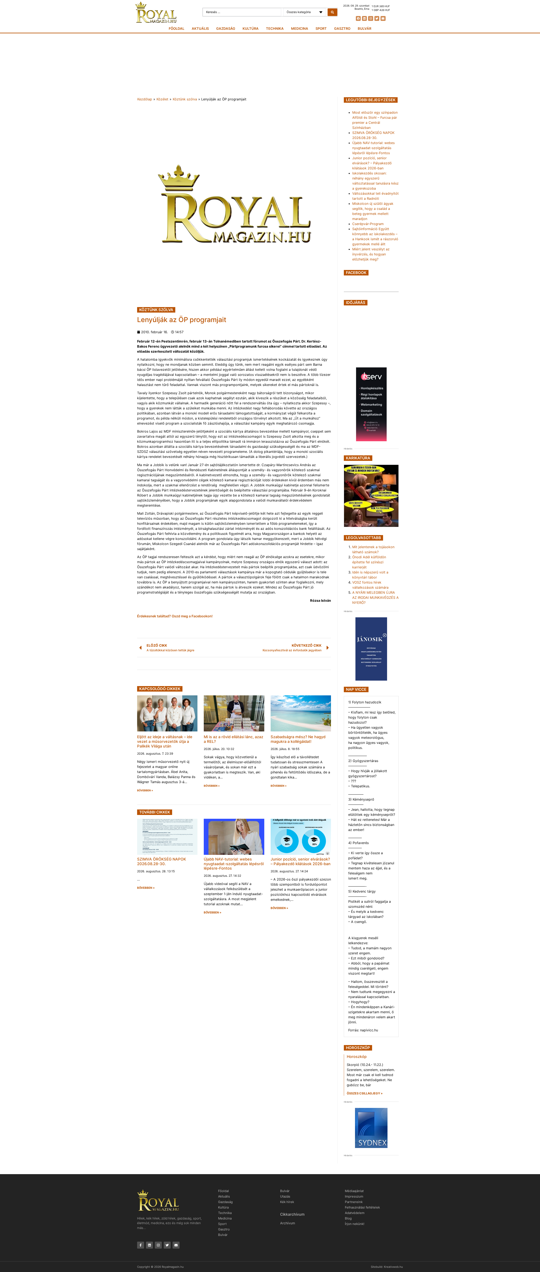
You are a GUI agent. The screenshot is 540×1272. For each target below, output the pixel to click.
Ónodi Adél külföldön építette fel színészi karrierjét (369, 562)
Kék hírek (287, 1202)
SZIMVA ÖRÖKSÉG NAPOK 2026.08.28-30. (161, 861)
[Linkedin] (364, 18)
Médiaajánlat (354, 1191)
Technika (275, 28)
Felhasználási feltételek (362, 1207)
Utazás (285, 1196)
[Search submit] (332, 12)
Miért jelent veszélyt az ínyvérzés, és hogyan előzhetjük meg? (371, 254)
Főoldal (176, 28)
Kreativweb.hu (393, 1266)
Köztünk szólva (185, 99)
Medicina (299, 28)
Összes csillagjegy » (365, 1093)
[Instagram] (370, 18)
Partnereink (354, 1202)
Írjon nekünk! (354, 1224)
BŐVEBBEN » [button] (145, 790)
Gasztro (342, 28)
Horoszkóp (357, 1056)
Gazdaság (225, 28)
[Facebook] (358, 18)
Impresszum (354, 1196)
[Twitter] (376, 18)
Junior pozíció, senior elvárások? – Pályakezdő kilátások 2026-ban (301, 861)
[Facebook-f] (140, 1245)
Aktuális (200, 28)
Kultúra (251, 28)
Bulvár (364, 28)
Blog (348, 1218)
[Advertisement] (270, 64)
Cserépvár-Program (368, 224)
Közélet (162, 99)
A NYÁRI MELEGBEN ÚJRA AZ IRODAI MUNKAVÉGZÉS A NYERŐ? (375, 597)
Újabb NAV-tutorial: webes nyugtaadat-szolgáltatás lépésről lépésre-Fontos (234, 863)
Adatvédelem (354, 1213)
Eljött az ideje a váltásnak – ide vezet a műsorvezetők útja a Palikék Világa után (164, 741)
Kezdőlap (144, 99)
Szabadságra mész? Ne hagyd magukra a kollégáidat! (298, 739)
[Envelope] (383, 18)
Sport (321, 28)
